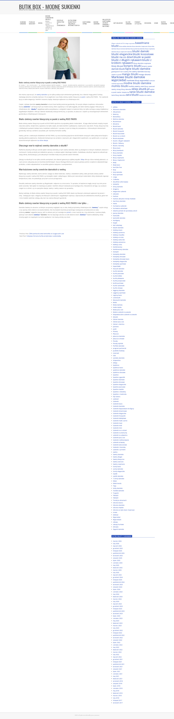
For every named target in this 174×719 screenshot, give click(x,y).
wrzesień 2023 (118, 613)
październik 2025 (118, 553)
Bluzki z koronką (118, 146)
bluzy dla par (117, 66)
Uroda (115, 512)
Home (115, 203)
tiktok (115, 481)
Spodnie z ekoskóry (119, 392)
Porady (115, 341)
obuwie (115, 317)
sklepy (115, 363)
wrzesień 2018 (118, 681)
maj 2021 (116, 676)
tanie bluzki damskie (142, 92)
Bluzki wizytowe (118, 138)
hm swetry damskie (99, 85)
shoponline (117, 360)
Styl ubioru (116, 397)
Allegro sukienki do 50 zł (118, 43)
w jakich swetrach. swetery (48, 88)
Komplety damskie (119, 254)
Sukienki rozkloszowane (121, 440)
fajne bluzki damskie (137, 68)
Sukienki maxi (117, 423)
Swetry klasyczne (118, 459)
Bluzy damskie (118, 153)
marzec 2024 (117, 599)
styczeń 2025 (117, 575)
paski (83, 97)
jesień (69, 212)
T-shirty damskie (118, 479)
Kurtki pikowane (118, 278)
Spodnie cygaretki (119, 377)
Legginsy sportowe (119, 293)
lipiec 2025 (116, 560)
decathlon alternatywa (120, 182)
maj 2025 (116, 565)
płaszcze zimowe (118, 339)
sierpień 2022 (117, 640)
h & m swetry (89, 85)
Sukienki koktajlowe (119, 418)
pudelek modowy (118, 351)
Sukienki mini (117, 428)
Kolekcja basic (117, 230)
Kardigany (116, 220)
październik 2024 (118, 582)
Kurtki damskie (118, 271)
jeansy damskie (118, 213)
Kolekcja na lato (118, 237)
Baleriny (116, 114)
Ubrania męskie (118, 507)
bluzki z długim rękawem (126, 60)
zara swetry (60, 88)
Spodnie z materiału (120, 394)
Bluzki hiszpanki (118, 131)
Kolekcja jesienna (119, 232)
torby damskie (118, 488)
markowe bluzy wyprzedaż (138, 80)
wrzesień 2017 (118, 703)
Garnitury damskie (119, 201)
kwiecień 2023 (117, 623)
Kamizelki (116, 216)
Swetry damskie (56, 85)
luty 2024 (116, 601)
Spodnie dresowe (119, 382)
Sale (114, 355)
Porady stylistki (118, 343)
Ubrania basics (118, 503)
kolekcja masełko (118, 235)
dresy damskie (118, 187)
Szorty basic (117, 466)
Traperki (116, 493)
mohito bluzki (119, 86)
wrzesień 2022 (118, 638)
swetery (36, 215)
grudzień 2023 (118, 606)
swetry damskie (42, 95)
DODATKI (116, 184)
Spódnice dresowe (119, 372)
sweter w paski (23, 88)
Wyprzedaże (117, 520)
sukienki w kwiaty (119, 442)
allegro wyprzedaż (130, 43)
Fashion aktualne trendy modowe (124, 199)
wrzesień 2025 (118, 556)
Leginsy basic (117, 295)
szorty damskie (118, 469)
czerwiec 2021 (117, 674)
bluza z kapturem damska (124, 52)
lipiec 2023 (116, 616)
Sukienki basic (118, 404)
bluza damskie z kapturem (140, 46)
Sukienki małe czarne (120, 421)
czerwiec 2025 (117, 563)
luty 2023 (116, 628)
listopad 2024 (117, 580)
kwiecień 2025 (117, 568)
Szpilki (115, 474)
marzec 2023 (117, 626)
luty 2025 (116, 572)
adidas (115, 107)
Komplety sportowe (119, 264)
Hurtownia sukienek (119, 206)
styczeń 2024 (117, 604)
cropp (115, 177)
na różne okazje (42, 140)
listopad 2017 (117, 700)
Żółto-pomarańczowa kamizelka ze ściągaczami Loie (46, 234)
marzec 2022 (117, 652)
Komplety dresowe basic (121, 259)
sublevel (116, 399)
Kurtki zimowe (118, 288)
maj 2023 (116, 621)
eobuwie (116, 194)
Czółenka (116, 179)
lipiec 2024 (116, 589)
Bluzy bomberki (118, 150)
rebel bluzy (144, 86)
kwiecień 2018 (117, 693)
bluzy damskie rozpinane (142, 63)
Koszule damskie (118, 269)
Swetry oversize (118, 462)
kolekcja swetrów (24, 87)
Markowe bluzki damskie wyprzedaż (128, 78)
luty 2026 (116, 543)
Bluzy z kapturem (119, 160)
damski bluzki (118, 68)
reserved (116, 353)
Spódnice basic (118, 368)
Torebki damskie (118, 491)
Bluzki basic (117, 126)
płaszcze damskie (119, 336)
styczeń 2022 (117, 657)
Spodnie (116, 375)
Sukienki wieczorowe (120, 445)
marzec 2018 (117, 695)
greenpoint (81, 85)
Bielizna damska (118, 119)
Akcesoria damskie (119, 109)
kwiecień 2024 (117, 597)
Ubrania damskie (118, 505)
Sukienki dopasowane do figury (123, 409)
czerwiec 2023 (117, 618)
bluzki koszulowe (143, 54)
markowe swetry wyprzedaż (64, 87)
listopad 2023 (117, 609)
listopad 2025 (117, 551)
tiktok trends (117, 483)
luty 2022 (116, 654)
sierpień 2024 (117, 587)
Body (114, 162)
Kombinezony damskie (120, 249)
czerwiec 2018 (117, 688)
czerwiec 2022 (117, 645)
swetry (115, 452)
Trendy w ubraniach (120, 500)
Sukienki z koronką (119, 447)
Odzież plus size (118, 322)
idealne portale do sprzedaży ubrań (125, 211)
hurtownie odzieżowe (120, 208)
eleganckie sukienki (119, 191)
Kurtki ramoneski (118, 286)
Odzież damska (118, 319)
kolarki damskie (118, 228)
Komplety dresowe (119, 257)
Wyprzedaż (116, 517)
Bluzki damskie (118, 129)
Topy (114, 486)
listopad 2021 (117, 662)
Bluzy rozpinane (118, 158)
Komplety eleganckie (120, 261)
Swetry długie (117, 457)
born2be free (117, 167)
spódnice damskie (119, 370)
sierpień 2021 (117, 669)
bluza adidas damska (125, 46)
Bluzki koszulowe (118, 134)
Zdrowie (115, 527)
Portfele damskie (118, 346)
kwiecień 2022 (117, 650)
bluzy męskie (117, 155)
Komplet (116, 252)
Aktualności (117, 112)
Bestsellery (116, 117)
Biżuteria (116, 124)
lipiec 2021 (116, 671)
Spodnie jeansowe (119, 387)
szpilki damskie (118, 476)
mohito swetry (78, 87)
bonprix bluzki (132, 65)
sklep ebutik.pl (141, 89)
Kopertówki (117, 266)
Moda (115, 302)
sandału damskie (118, 358)
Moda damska (117, 305)
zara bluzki (132, 95)
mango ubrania (51, 87)
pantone (116, 327)
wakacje (115, 515)
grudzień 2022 (118, 630)
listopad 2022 (117, 633)
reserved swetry (88, 87)
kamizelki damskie (119, 218)
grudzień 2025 (118, 548)
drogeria (116, 189)
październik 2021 (118, 664)
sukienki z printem (119, 450)
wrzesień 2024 (118, 584)
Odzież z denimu (118, 324)
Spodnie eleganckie (119, 384)
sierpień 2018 (117, 683)
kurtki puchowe (118, 283)
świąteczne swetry (33, 88)
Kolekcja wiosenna (119, 242)
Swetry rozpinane (119, 464)
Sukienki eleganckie (119, 413)
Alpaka (33, 109)
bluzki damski (140, 51)
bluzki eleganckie (121, 54)
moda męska (117, 307)
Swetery (82, 215)
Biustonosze (117, 121)
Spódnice (116, 365)
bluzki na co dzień (122, 57)
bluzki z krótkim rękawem (131, 61)
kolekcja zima (117, 244)
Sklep (82, 159)
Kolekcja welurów (119, 240)
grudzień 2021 (118, 659)
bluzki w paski (142, 57)
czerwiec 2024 (117, 592)
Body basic (116, 165)
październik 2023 (118, 611)
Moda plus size (118, 310)
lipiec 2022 (116, 642)
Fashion (115, 196)
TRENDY (115, 495)
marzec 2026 (117, 541)
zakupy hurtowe (118, 524)
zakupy (115, 522)
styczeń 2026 (117, 546)
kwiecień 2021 (117, 679)
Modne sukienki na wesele (122, 312)
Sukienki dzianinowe (120, 411)
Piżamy (115, 331)
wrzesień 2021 (118, 667)
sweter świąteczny (99, 87)
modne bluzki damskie (137, 83)
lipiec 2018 (116, 686)
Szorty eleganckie (119, 471)
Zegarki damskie (118, 529)
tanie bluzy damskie (118, 95)
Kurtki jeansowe (118, 273)
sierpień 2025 (117, 558)
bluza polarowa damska (137, 49)
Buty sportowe (118, 175)
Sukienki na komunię (120, 433)
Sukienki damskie (46, 85)
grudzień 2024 (118, 577)
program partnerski (119, 348)
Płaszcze (116, 334)
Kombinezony (117, 247)
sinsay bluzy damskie (124, 89)
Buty (114, 170)
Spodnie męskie (118, 389)
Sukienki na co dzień (120, 430)
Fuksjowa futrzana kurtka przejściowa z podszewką (44, 236)
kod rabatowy (117, 225)
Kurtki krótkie (117, 276)
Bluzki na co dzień (119, 136)
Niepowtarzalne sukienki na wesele (125, 314)
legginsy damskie (119, 290)
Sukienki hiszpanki (119, 416)
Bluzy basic (117, 148)
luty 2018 (116, 698)
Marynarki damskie (119, 300)
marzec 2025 (117, 570)
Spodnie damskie (119, 380)
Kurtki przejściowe (119, 281)
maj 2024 (116, 594)
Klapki (115, 223)
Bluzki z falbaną (118, 143)
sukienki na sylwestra (120, 435)
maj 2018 (116, 691)
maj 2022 (116, 647)
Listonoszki (116, 298)
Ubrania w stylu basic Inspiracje (124, 510)
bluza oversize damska (123, 49)
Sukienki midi (117, 425)
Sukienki (116, 401)
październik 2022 (118, 635)
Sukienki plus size (119, 438)
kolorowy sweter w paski (38, 87)
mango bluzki (130, 74)
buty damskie (117, 172)
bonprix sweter (72, 85)
